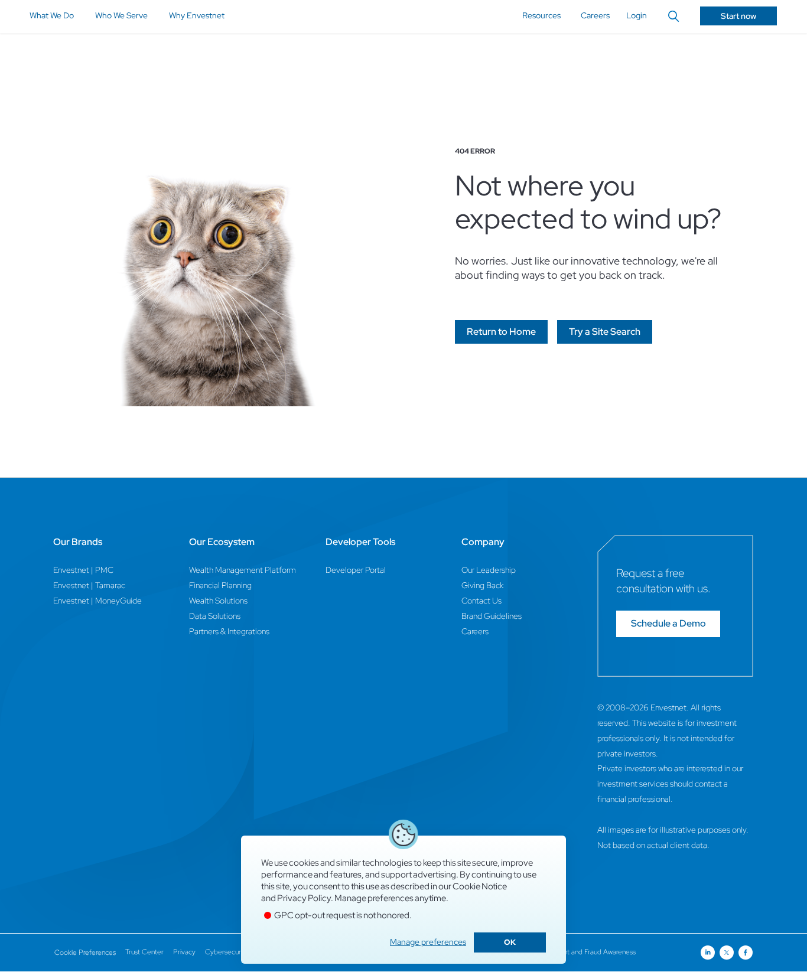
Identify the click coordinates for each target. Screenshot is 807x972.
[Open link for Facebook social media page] (745, 952)
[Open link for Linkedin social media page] (708, 952)
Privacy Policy (304, 898)
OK (510, 942)
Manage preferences (428, 942)
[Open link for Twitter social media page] (727, 952)
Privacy (184, 952)
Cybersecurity (226, 952)
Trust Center (144, 952)
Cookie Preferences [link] (85, 952)
